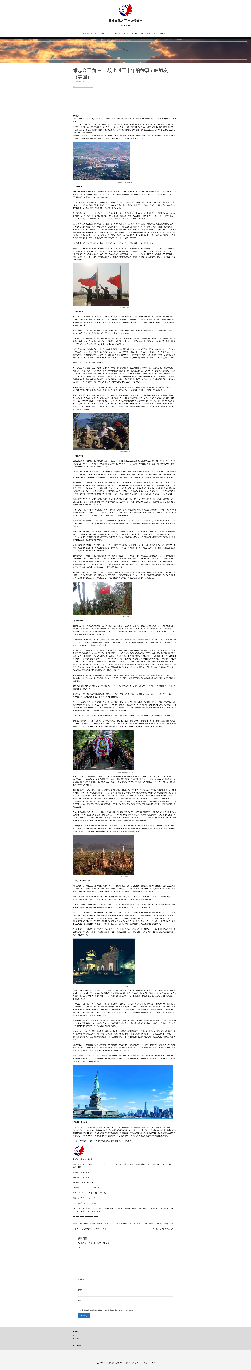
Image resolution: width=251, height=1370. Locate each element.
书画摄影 (93, 1224)
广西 (152, 686)
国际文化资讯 (145, 33)
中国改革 (114, 705)
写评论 (89, 81)
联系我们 (151, 1224)
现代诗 (108, 33)
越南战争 (86, 659)
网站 (79, 1300)
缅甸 (165, 686)
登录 (74, 1335)
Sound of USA (80, 81)
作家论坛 (117, 33)
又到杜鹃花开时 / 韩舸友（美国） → (165, 1229)
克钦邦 (106, 642)
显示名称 (81, 1279)
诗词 (171, 1224)
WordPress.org (77, 1345)
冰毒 (139, 664)
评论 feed (76, 1342)
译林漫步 (126, 33)
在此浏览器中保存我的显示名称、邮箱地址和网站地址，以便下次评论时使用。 (107, 1310)
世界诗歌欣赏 (87, 33)
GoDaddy (130, 1363)
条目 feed (76, 1338)
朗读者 (139, 1224)
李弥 (102, 686)
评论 (80, 1248)
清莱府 (118, 642)
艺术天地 (135, 33)
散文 (96, 33)
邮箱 (80, 1290)
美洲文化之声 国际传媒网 (125, 20)
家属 (102, 697)
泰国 (170, 686)
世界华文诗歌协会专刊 (160, 33)
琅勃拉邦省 (166, 642)
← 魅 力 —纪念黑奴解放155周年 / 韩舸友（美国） (90, 1229)
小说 (102, 33)
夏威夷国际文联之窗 (120, 1224)
